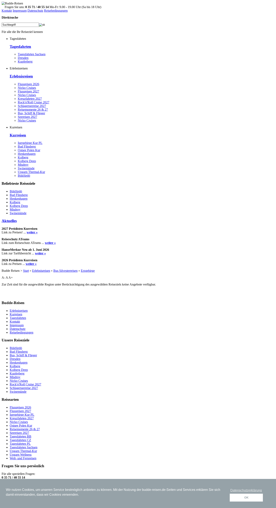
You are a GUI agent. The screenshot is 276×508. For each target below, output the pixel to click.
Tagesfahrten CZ (20, 440)
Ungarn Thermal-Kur (31, 172)
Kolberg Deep (27, 161)
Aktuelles (9, 221)
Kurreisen (18, 135)
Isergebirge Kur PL (30, 143)
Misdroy (23, 164)
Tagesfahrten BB (20, 436)
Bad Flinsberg (27, 146)
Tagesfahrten (20, 46)
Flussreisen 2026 (28, 84)
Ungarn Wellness (21, 454)
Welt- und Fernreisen (23, 458)
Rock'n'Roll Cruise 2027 (33, 102)
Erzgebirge (88, 270)
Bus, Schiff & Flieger (31, 113)
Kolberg (23, 157)
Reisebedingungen (56, 10)
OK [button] (246, 497)
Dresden (23, 58)
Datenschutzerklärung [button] (246, 490)
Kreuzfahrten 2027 (30, 98)
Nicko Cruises (27, 87)
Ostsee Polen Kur (29, 150)
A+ (10, 277)
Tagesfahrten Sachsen (31, 54)
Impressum (20, 10)
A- (3, 277)
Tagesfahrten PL (20, 443)
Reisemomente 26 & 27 (33, 109)
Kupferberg (25, 61)
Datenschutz (35, 10)
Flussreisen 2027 (28, 91)
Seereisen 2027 (27, 117)
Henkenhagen (27, 153)
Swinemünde (26, 168)
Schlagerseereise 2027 (32, 106)
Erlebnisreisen (21, 76)
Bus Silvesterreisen (65, 270)
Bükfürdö (24, 175)
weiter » (32, 232)
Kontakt (7, 10)
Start (26, 270)
